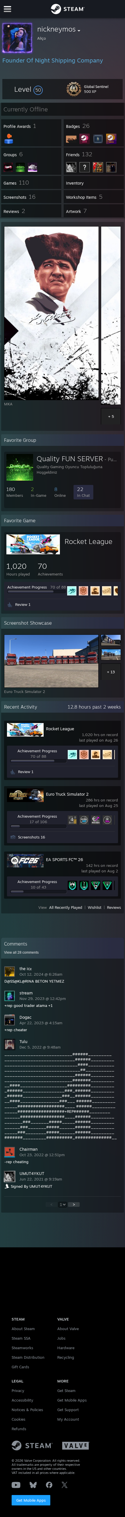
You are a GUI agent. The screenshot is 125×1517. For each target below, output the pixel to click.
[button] (28, 89)
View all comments (21, 952)
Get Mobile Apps (31, 1500)
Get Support (68, 1409)
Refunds (19, 1428)
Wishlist (94, 907)
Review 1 (23, 604)
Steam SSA (21, 1338)
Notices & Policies (27, 1409)
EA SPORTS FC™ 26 (64, 859)
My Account (68, 1419)
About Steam (23, 1328)
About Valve (68, 1328)
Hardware (65, 1347)
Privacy (18, 1390)
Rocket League (88, 541)
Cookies (18, 1419)
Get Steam (66, 1390)
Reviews (114, 907)
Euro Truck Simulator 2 (67, 794)
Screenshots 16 (31, 837)
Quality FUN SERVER (70, 458)
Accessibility (22, 1400)
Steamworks (22, 1347)
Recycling (65, 1357)
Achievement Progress (27, 587)
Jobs (61, 1338)
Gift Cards (20, 1367)
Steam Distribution (28, 1357)
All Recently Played (65, 907)
